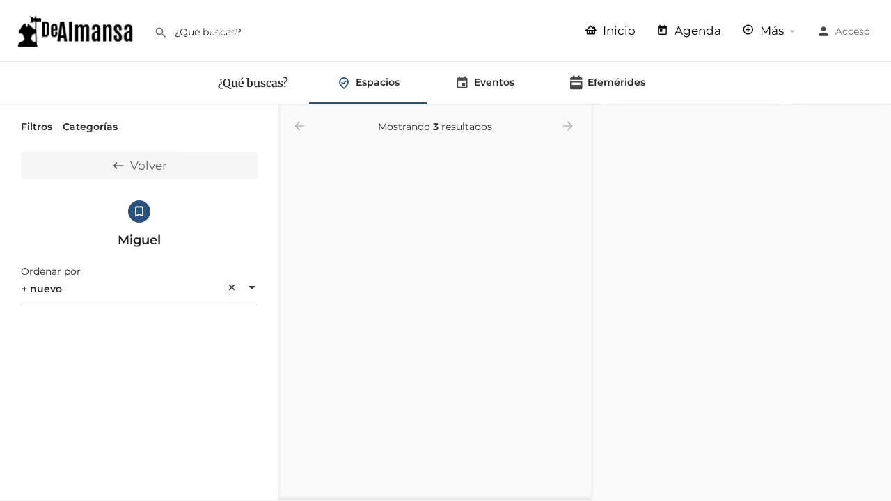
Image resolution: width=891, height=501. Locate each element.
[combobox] (139, 288)
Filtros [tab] (36, 126)
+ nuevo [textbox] (42, 289)
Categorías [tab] (90, 126)
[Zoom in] (874, 121)
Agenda (696, 31)
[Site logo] (76, 30)
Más (770, 31)
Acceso (852, 31)
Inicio (618, 31)
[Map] (741, 302)
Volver (148, 166)
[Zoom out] (874, 142)
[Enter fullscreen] (874, 169)
